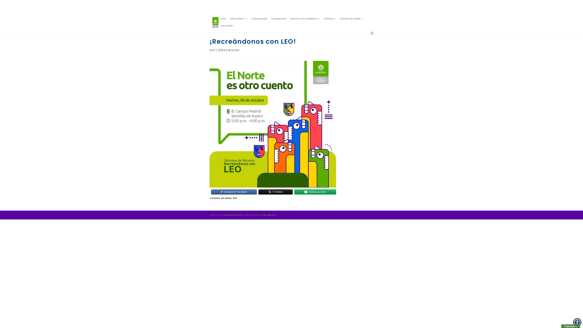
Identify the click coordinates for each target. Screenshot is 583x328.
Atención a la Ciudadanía (303, 19)
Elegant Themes (233, 215)
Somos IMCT (227, 26)
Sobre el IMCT (237, 19)
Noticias (233, 50)
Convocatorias (259, 19)
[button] (577, 322)
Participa (329, 19)
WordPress (269, 215)
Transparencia (278, 19)
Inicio (223, 19)
